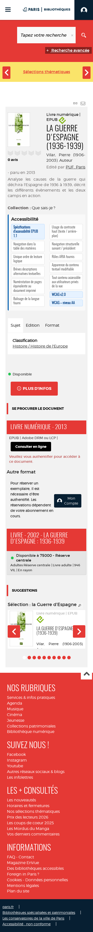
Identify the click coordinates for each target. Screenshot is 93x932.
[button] (14, 631)
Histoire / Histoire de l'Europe (40, 346)
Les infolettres (20, 777)
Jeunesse (15, 720)
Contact (26, 857)
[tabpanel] (46, 343)
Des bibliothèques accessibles (35, 868)
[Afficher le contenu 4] (39, 657)
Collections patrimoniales (31, 726)
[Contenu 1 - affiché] (24, 657)
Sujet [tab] (15, 325)
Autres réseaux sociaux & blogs (35, 771)
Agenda (14, 703)
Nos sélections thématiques (33, 811)
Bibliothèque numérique (30, 731)
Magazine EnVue (23, 862)
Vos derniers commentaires (33, 834)
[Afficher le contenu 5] (44, 657)
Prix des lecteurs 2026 (27, 817)
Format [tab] (52, 325)
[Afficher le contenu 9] (64, 657)
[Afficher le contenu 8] (59, 657)
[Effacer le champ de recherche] (73, 35)
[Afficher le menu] (8, 9)
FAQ (11, 857)
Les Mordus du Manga (28, 828)
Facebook (16, 754)
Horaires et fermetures (28, 805)
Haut (86, 674)
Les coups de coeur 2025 (30, 823)
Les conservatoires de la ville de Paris (33, 918)
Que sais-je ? (43, 208)
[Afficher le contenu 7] (54, 657)
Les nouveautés (21, 800)
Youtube (15, 766)
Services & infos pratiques (31, 697)
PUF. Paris (75, 167)
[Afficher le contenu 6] (49, 657)
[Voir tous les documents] (80, 606)
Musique (15, 709)
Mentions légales (23, 885)
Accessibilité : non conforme (26, 924)
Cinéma (14, 714)
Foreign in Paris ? (23, 874)
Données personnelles (46, 880)
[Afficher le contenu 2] (29, 657)
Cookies (14, 880)
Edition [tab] (33, 325)
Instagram (17, 760)
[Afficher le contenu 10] (69, 657)
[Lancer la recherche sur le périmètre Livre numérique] (84, 35)
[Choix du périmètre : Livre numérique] (9, 35)
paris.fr (8, 907)
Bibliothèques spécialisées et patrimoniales (38, 912)
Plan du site (18, 891)
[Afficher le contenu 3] (34, 657)
